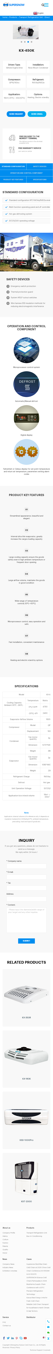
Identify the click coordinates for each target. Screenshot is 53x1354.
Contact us (7, 1325)
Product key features (13, 179)
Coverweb (46, 1350)
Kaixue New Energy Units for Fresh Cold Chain (36, 1299)
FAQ (4, 1322)
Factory (5, 1243)
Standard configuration (13, 166)
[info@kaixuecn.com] (48, 1327)
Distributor (31, 1317)
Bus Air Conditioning (34, 1236)
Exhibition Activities (10, 1271)
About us (6, 1228)
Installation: (38, 65)
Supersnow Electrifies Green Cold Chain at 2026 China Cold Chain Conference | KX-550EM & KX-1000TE (38, 1269)
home (5, 17)
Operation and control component (26, 173)
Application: (14, 94)
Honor (5, 1253)
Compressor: (14, 80)
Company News (8, 1264)
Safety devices (39, 166)
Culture (5, 1239)
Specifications (39, 179)
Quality (5, 1249)
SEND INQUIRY (16, 114)
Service (6, 1317)
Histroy (5, 1236)
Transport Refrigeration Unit (31, 17)
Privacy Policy (15, 1347)
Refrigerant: (38, 80)
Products (13, 17)
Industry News (8, 1267)
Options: (38, 94)
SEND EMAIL (37, 114)
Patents (5, 1246)
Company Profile (9, 1233)
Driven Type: (14, 65)
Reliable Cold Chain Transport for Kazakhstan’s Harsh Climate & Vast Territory (37, 1307)
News (5, 1259)
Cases (29, 1259)
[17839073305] (48, 1321)
